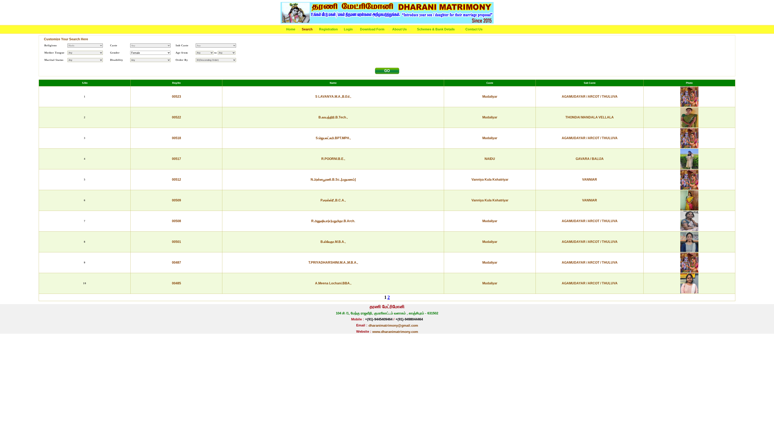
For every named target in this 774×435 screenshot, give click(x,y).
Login (348, 29)
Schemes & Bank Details (436, 29)
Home (290, 29)
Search (307, 29)
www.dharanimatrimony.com (395, 332)
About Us (399, 29)
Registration (328, 29)
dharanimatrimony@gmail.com (393, 325)
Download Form (372, 29)
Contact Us (474, 29)
